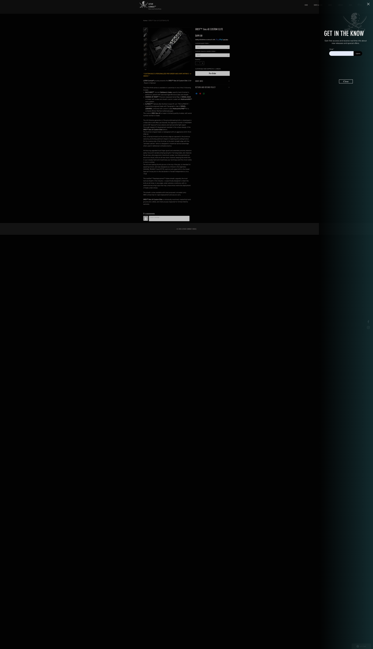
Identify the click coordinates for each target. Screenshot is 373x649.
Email (331, 49)
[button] (368, 4)
